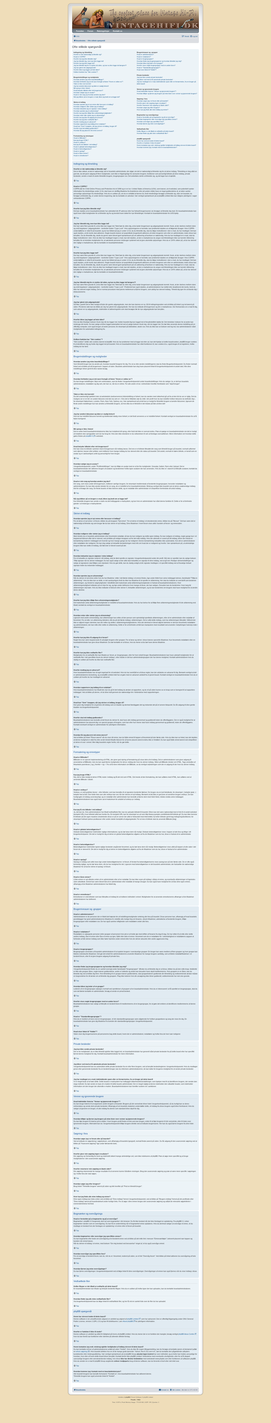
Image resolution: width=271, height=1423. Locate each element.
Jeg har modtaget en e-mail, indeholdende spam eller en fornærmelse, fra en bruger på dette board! (166, 83)
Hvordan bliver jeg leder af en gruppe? (150, 63)
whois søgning (81, 1352)
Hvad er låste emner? (81, 153)
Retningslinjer (103, 31)
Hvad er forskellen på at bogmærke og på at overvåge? (156, 117)
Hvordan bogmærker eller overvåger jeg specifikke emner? (157, 119)
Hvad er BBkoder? (80, 138)
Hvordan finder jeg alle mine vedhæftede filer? (152, 133)
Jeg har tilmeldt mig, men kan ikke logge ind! (89, 61)
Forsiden (80, 31)
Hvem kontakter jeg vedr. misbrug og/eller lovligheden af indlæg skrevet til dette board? (166, 145)
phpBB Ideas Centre (186, 1334)
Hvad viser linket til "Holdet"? (146, 70)
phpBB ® (89, 436)
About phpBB (128, 1321)
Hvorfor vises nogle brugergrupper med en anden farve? (156, 65)
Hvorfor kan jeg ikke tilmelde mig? (85, 59)
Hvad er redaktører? (144, 57)
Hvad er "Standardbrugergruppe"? (148, 68)
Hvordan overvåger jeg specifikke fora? (150, 121)
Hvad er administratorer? (145, 54)
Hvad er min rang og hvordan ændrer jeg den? (89, 95)
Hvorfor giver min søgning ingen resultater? (151, 103)
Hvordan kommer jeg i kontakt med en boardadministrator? (157, 147)
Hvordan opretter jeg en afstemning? (86, 111)
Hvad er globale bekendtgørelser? (85, 147)
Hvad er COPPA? (80, 57)
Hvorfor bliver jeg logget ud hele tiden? (87, 70)
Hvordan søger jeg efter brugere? (148, 107)
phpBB (127, 1397)
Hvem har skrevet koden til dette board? (150, 141)
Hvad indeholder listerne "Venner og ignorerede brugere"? (156, 91)
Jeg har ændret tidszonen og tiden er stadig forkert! (91, 86)
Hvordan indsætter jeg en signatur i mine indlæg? (90, 109)
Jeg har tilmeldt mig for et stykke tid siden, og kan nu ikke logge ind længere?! (100, 65)
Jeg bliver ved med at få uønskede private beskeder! (155, 79)
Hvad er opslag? (79, 151)
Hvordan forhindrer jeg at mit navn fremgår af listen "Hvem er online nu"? (98, 82)
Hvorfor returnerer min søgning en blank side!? (153, 105)
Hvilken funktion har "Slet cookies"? (86, 72)
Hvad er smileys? (80, 142)
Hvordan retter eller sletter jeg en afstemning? (89, 115)
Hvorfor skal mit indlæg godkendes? (86, 128)
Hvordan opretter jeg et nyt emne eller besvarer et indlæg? (93, 104)
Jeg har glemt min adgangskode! (85, 68)
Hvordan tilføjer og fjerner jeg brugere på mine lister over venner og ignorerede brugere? (167, 93)
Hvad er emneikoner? (81, 155)
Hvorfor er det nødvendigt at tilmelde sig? (88, 54)
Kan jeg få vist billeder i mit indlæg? (85, 144)
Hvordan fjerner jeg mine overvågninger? (151, 124)
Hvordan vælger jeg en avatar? (84, 92)
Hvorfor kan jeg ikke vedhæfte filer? (86, 119)
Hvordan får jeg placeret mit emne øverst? (88, 130)
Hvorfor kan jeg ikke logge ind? (84, 63)
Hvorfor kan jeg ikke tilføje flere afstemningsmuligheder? (93, 113)
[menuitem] (76, 36)
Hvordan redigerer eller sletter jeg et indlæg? (89, 106)
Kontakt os (117, 31)
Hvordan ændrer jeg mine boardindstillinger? (89, 79)
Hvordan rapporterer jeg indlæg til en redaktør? (90, 124)
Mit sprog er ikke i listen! (82, 88)
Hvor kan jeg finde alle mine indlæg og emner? (152, 110)
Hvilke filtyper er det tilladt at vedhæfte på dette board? (155, 131)
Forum (90, 31)
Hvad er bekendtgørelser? (83, 149)
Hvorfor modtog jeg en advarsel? (85, 122)
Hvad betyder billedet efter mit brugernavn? (88, 90)
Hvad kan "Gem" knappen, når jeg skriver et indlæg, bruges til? (95, 126)
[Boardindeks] (135, 17)
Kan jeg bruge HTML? (81, 140)
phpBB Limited (132, 1319)
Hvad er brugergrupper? (145, 59)
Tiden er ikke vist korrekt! (82, 84)
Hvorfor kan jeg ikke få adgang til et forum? (88, 117)
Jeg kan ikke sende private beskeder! (150, 77)
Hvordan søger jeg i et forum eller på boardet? (152, 101)
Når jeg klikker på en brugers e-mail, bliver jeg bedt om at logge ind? (97, 97)
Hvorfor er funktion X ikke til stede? (149, 143)
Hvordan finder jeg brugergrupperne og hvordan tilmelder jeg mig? (159, 61)
